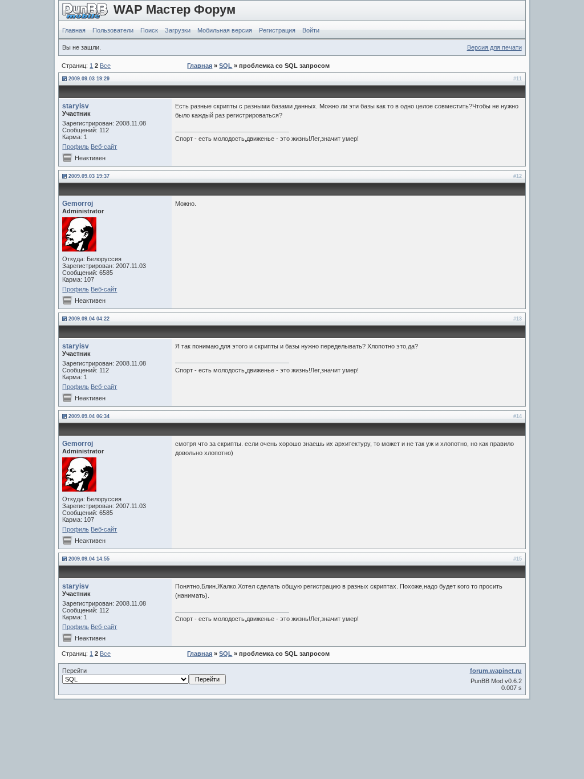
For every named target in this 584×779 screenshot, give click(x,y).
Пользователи (112, 30)
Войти (310, 30)
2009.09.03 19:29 (89, 79)
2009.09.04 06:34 (89, 416)
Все (105, 65)
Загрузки (177, 30)
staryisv (75, 106)
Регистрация (277, 30)
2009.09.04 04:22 (89, 319)
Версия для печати (494, 47)
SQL (225, 65)
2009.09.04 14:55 (89, 559)
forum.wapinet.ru (496, 670)
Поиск (149, 30)
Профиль (75, 146)
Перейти (74, 670)
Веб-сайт (104, 146)
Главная (74, 30)
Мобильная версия (224, 30)
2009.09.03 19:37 (89, 176)
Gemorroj (77, 204)
